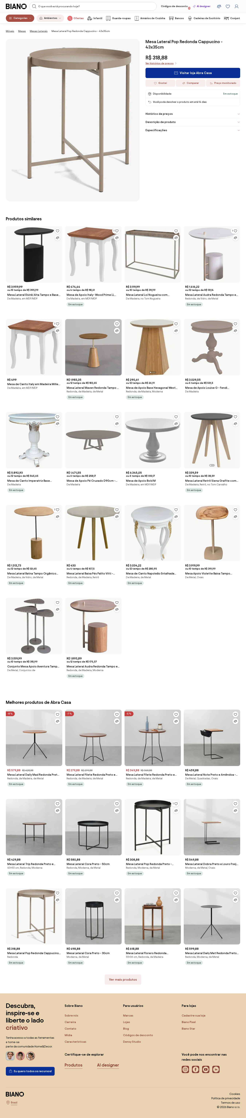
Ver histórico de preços (159, 63)
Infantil (97, 18)
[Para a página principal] (16, 6)
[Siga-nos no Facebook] (195, 1069)
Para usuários (133, 1005)
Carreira (70, 1022)
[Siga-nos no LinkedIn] (216, 1069)
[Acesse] (236, 6)
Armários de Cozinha (152, 18)
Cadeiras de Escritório (207, 18)
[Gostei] (57, 231)
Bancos (179, 18)
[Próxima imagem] (178, 346)
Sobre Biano (74, 1005)
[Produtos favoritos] (227, 6)
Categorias (20, 18)
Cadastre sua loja (193, 1015)
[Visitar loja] (73, 120)
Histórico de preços (159, 113)
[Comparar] (57, 238)
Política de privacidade (225, 1098)
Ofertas (79, 18)
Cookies (234, 1093)
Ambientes (50, 18)
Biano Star (188, 1028)
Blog (126, 1028)
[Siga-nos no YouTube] (205, 1069)
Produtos (73, 1065)
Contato (70, 1028)
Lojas (126, 1022)
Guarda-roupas (121, 18)
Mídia (68, 1035)
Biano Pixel (189, 1022)
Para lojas (189, 1005)
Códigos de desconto (175, 7)
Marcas (128, 1015)
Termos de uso (230, 1102)
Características (75, 1041)
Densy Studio (132, 1041)
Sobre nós (71, 1015)
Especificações (156, 130)
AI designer (203, 6)
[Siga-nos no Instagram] (185, 1069)
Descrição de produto (160, 122)
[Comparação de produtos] (219, 6)
